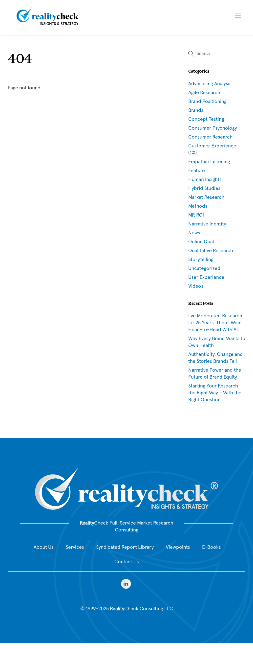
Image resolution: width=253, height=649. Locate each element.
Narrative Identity (207, 224)
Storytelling (200, 259)
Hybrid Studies (204, 188)
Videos (195, 286)
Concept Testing (206, 119)
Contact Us (126, 561)
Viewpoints (178, 547)
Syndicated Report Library (125, 547)
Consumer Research (210, 137)
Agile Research (204, 92)
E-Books (211, 547)
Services (75, 547)
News (194, 232)
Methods (197, 206)
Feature (196, 170)
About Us (44, 547)
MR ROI (196, 215)
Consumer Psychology (212, 128)
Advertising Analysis (210, 83)
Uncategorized (204, 268)
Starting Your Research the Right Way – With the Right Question (214, 393)
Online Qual (201, 241)
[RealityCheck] (47, 24)
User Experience (206, 277)
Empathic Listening (209, 161)
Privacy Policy (126, 622)
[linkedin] (126, 584)
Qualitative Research (210, 250)
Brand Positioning (207, 101)
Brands (195, 110)
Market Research (206, 197)
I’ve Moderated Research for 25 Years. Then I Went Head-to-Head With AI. (215, 322)
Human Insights (205, 179)
